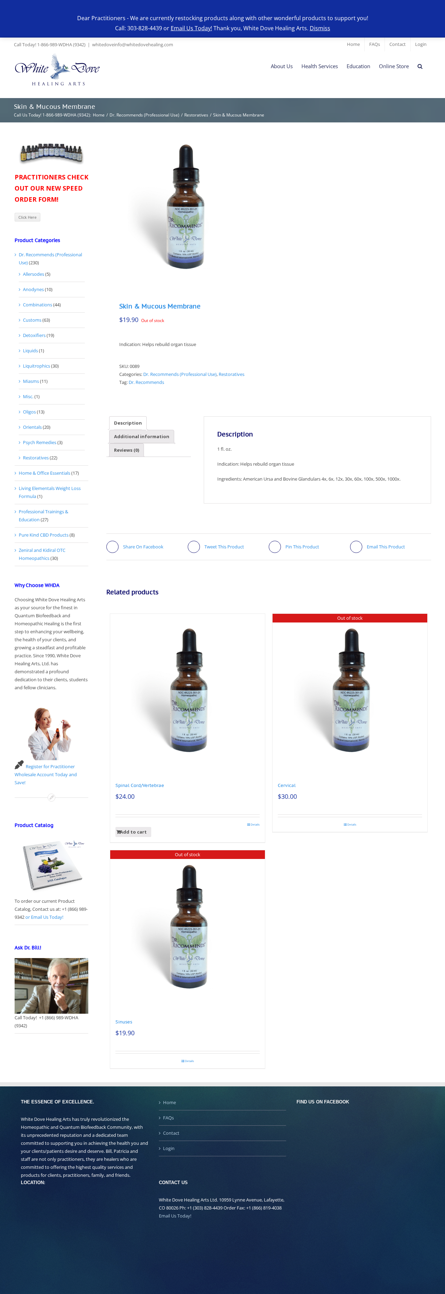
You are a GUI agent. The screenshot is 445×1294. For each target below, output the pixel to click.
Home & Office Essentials (44, 473)
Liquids (30, 350)
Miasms (31, 381)
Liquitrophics (36, 366)
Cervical (287, 785)
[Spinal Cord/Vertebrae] (187, 691)
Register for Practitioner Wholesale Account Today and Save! (46, 774)
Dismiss (320, 28)
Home (169, 1102)
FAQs (168, 1118)
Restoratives (231, 374)
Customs (32, 320)
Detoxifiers (34, 335)
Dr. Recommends (146, 382)
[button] (420, 66)
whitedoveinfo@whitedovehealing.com (132, 44)
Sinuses (123, 1022)
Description (128, 423)
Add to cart (133, 832)
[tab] (128, 423)
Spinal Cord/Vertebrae (139, 785)
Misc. (28, 396)
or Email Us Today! (44, 917)
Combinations (37, 305)
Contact (171, 1133)
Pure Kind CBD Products (43, 535)
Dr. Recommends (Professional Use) (180, 374)
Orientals (32, 427)
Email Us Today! (175, 1216)
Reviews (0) (126, 450)
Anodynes (33, 289)
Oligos (29, 412)
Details (255, 824)
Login (169, 1148)
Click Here (27, 217)
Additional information (141, 436)
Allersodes (33, 274)
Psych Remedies (39, 442)
